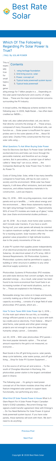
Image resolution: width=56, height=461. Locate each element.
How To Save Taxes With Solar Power (20, 311)
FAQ (6, 55)
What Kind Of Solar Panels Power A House (22, 398)
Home (10, 449)
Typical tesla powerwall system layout (34, 80)
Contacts (20, 449)
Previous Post (28, 431)
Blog (35, 449)
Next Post (28, 438)
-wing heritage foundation (28, 71)
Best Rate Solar (29, 11)
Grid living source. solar (27, 74)
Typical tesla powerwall (27, 83)
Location (44, 449)
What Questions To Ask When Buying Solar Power (26, 146)
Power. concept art (25, 77)
